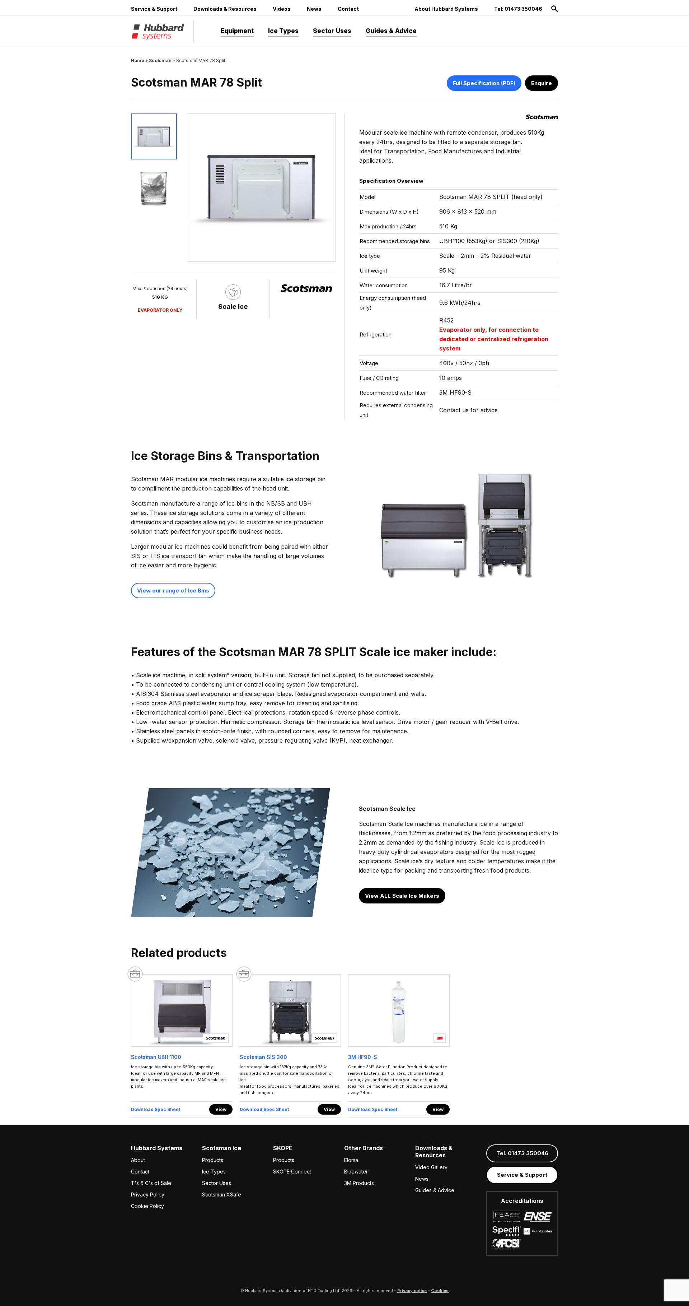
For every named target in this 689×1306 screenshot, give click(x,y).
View (220, 1109)
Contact (348, 9)
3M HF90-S (362, 1057)
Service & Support (154, 9)
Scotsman (160, 60)
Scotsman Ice (221, 1148)
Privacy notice (412, 1290)
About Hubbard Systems (446, 9)
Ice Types (283, 30)
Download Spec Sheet (155, 1109)
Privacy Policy (147, 1194)
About (138, 1160)
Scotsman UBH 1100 (156, 1057)
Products (212, 1160)
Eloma (351, 1160)
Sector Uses (332, 30)
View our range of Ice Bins (173, 590)
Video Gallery (431, 1167)
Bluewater (356, 1171)
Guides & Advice (391, 30)
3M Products (359, 1183)
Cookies (440, 1290)
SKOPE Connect (292, 1171)
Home (137, 60)
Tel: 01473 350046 (518, 9)
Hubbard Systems (156, 1148)
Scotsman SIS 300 (263, 1057)
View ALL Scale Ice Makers (402, 895)
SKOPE (282, 1148)
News (314, 9)
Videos (282, 9)
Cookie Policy (147, 1206)
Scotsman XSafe (221, 1194)
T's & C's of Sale (151, 1183)
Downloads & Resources (225, 9)
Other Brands (363, 1148)
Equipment (237, 30)
